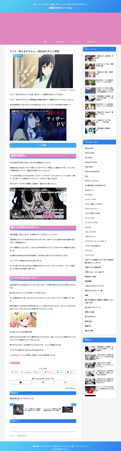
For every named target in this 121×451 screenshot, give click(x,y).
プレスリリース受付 (68, 446)
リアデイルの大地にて (93, 246)
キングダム (89, 194)
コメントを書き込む (43, 429)
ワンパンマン (90, 255)
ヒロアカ (88, 227)
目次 (44, 145)
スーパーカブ (89, 218)
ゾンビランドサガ (91, 222)
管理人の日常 (89, 312)
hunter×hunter (91, 162)
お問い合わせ (57, 446)
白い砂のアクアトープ (93, 307)
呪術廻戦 (88, 281)
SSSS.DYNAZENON (92, 171)
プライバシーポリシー (82, 446)
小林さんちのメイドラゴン (94, 286)
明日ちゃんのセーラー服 (93, 290)
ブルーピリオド (90, 232)
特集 (86, 295)
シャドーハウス (90, 199)
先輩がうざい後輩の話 (93, 267)
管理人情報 (36, 446)
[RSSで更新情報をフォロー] (65, 382)
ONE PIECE (89, 167)
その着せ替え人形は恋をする (95, 185)
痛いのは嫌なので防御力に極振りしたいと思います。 (99, 301)
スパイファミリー (91, 208)
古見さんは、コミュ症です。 (95, 272)
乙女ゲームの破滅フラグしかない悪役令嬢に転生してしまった (99, 261)
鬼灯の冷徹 (89, 330)
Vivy (86, 176)
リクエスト (89, 250)
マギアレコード (90, 236)
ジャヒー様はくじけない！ (94, 204)
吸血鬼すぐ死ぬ (90, 276)
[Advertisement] (60, 25)
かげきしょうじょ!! (92, 181)
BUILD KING (89, 153)
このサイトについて (46, 446)
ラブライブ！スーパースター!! (96, 241)
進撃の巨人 (89, 321)
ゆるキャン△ (89, 190)
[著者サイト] (20, 382)
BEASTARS (89, 148)
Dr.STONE (88, 157)
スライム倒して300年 (92, 213)
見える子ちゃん (15, 363)
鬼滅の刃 (88, 326)
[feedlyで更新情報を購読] (43, 382)
